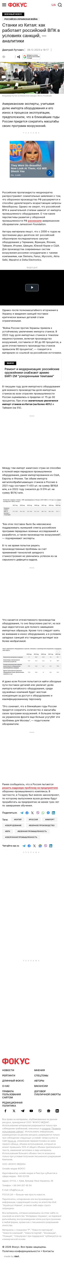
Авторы (39, 1080)
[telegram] (22, 1110)
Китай (18, 819)
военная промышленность (33, 831)
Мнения (39, 1070)
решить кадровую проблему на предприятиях (30, 787)
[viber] (39, 1110)
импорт (50, 819)
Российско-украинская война (21, 19)
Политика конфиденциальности (21, 1251)
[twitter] (14, 1110)
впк (8, 831)
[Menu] (4, 4)
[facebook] (5, 1110)
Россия (34, 819)
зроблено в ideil (11, 1257)
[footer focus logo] (16, 1061)
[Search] (59, 4)
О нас (6, 1085)
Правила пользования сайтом (11, 1094)
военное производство (42, 825)
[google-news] (48, 1110)
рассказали (35, 220)
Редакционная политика (12, 1104)
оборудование (13, 825)
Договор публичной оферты (47, 1093)
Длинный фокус (13, 1080)
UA (53, 4)
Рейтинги (8, 1075)
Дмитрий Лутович (13, 49)
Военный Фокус (13, 14)
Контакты (48, 1251)
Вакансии (41, 1085)
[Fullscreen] (58, 503)
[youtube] (31, 1110)
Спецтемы (41, 1075)
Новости (8, 1070)
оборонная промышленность (21, 837)
